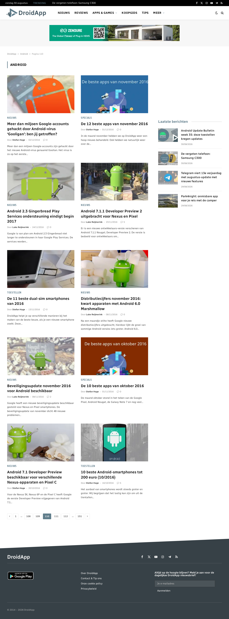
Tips (145, 12)
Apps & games (103, 12)
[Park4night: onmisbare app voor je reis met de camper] (168, 201)
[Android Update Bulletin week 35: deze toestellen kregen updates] (168, 135)
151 (80, 516)
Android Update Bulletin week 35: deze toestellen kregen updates (198, 134)
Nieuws (64, 12)
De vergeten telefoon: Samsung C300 (74, 2)
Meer (157, 12)
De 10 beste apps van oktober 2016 (112, 386)
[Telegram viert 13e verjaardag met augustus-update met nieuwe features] (168, 177)
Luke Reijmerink (20, 227)
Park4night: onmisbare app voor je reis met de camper (199, 198)
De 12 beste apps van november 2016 (114, 124)
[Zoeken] (222, 13)
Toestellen (14, 293)
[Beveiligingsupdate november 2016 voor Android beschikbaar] (40, 356)
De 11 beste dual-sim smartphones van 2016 (38, 301)
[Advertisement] (190, 86)
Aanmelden (163, 590)
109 (38, 516)
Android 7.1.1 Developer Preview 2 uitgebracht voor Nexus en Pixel (111, 213)
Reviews (81, 12)
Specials (86, 118)
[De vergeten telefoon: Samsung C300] (168, 158)
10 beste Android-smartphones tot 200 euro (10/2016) (112, 474)
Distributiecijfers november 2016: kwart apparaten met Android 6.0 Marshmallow (111, 303)
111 (56, 516)
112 (66, 516)
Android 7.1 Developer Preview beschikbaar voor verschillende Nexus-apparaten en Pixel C (34, 477)
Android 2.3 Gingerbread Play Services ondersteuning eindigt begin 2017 (40, 216)
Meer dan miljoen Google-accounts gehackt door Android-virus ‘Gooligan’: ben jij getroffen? (38, 129)
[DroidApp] (27, 13)
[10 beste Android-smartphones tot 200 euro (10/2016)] (114, 442)
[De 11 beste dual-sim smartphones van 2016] (40, 269)
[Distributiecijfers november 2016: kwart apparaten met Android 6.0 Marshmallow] (114, 269)
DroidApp (11, 54)
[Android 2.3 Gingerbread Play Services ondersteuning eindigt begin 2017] (40, 182)
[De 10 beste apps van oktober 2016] (114, 356)
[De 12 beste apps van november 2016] (114, 94)
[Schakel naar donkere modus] (216, 12)
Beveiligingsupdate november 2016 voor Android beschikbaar (39, 388)
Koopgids (129, 12)
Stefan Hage (18, 140)
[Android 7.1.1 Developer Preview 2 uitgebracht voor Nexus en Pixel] (114, 182)
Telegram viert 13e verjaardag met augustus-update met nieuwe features (201, 177)
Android (24, 54)
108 (28, 516)
